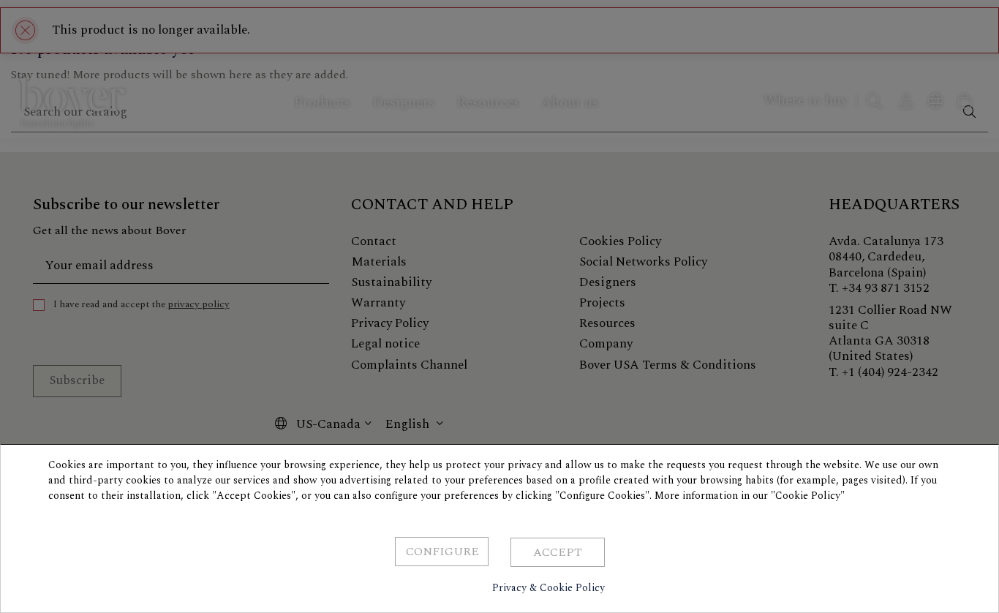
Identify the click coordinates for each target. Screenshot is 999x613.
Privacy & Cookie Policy (548, 587)
